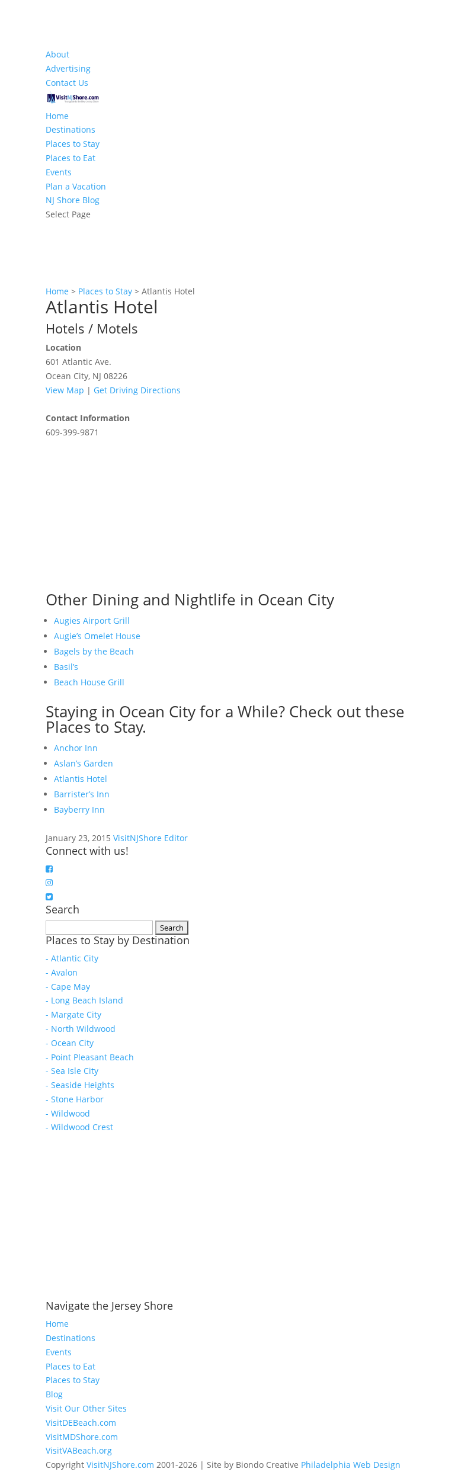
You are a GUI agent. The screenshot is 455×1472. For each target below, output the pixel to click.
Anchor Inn (76, 747)
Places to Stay (73, 143)
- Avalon (62, 972)
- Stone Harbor (75, 1099)
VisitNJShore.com (120, 1464)
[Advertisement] (134, 514)
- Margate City (73, 1014)
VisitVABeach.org (79, 1450)
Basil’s (66, 666)
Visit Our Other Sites (86, 1408)
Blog (54, 1394)
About (57, 54)
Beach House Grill (89, 682)
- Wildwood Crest (79, 1127)
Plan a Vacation (76, 186)
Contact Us (67, 82)
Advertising (68, 68)
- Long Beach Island (84, 1000)
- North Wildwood (81, 1028)
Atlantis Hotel (80, 778)
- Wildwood (68, 1113)
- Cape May (68, 986)
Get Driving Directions (137, 390)
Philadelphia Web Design (350, 1464)
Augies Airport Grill (92, 620)
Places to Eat (70, 157)
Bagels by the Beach (94, 651)
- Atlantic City (72, 958)
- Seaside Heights (80, 1085)
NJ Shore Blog (73, 200)
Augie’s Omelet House (97, 636)
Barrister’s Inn (82, 794)
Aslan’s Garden (83, 763)
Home (57, 115)
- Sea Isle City (72, 1070)
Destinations (70, 129)
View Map (65, 390)
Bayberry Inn (79, 809)
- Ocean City (70, 1042)
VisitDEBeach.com (81, 1422)
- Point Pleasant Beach (90, 1057)
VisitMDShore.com (82, 1436)
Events (59, 172)
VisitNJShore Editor (150, 838)
